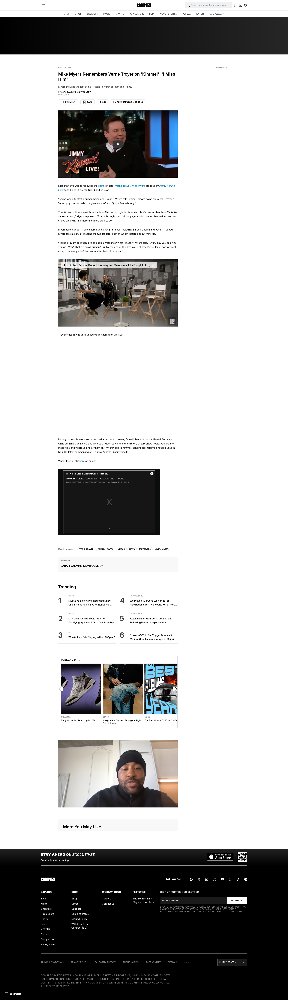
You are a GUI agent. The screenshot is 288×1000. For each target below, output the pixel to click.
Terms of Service (229, 911)
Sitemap (172, 962)
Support (76, 908)
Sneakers (65, 717)
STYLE (78, 13)
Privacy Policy (208, 911)
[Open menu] (44, 5)
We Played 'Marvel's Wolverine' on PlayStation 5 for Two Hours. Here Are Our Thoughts (154, 603)
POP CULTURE (136, 13)
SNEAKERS (92, 13)
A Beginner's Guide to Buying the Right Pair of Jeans (122, 721)
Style (133, 630)
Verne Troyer (122, 185)
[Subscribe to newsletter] (237, 900)
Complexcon (48, 939)
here (82, 460)
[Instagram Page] (214, 879)
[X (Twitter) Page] (198, 879)
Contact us (108, 903)
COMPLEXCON (216, 13)
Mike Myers (138, 185)
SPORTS (120, 13)
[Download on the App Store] (220, 857)
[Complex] (144, 5)
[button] (232, 962)
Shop (74, 898)
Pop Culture (64, 67)
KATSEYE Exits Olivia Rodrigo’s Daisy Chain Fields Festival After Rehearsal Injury (89, 603)
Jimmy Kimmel (162, 549)
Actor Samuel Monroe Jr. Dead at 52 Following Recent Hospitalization (150, 620)
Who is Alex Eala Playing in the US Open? (91, 637)
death (101, 185)
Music (71, 596)
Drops (74, 903)
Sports (44, 918)
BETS (152, 13)
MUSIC (106, 13)
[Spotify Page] (245, 879)
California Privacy (105, 962)
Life (43, 924)
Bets (70, 632)
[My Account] (240, 5)
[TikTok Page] (237, 879)
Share (103, 102)
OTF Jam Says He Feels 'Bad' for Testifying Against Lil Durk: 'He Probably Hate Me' (91, 620)
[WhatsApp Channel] (206, 879)
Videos (121, 549)
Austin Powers (105, 549)
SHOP (66, 13)
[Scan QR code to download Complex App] (242, 857)
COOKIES (188, 962)
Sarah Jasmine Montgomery (82, 565)
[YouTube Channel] (222, 879)
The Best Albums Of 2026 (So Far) (161, 720)
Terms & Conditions (52, 962)
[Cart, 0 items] (245, 5)
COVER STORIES (168, 13)
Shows (45, 934)
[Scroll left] (60, 689)
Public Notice (131, 962)
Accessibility (153, 962)
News (132, 549)
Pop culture (47, 913)
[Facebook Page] (191, 879)
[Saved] (235, 5)
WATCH (200, 13)
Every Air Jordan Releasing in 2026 (78, 720)
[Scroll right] (175, 689)
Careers (106, 898)
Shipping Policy (80, 913)
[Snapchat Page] (230, 879)
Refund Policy (79, 918)
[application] (118, 293)
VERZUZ (186, 13)
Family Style (48, 944)
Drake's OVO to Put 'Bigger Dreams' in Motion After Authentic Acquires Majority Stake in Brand (153, 637)
